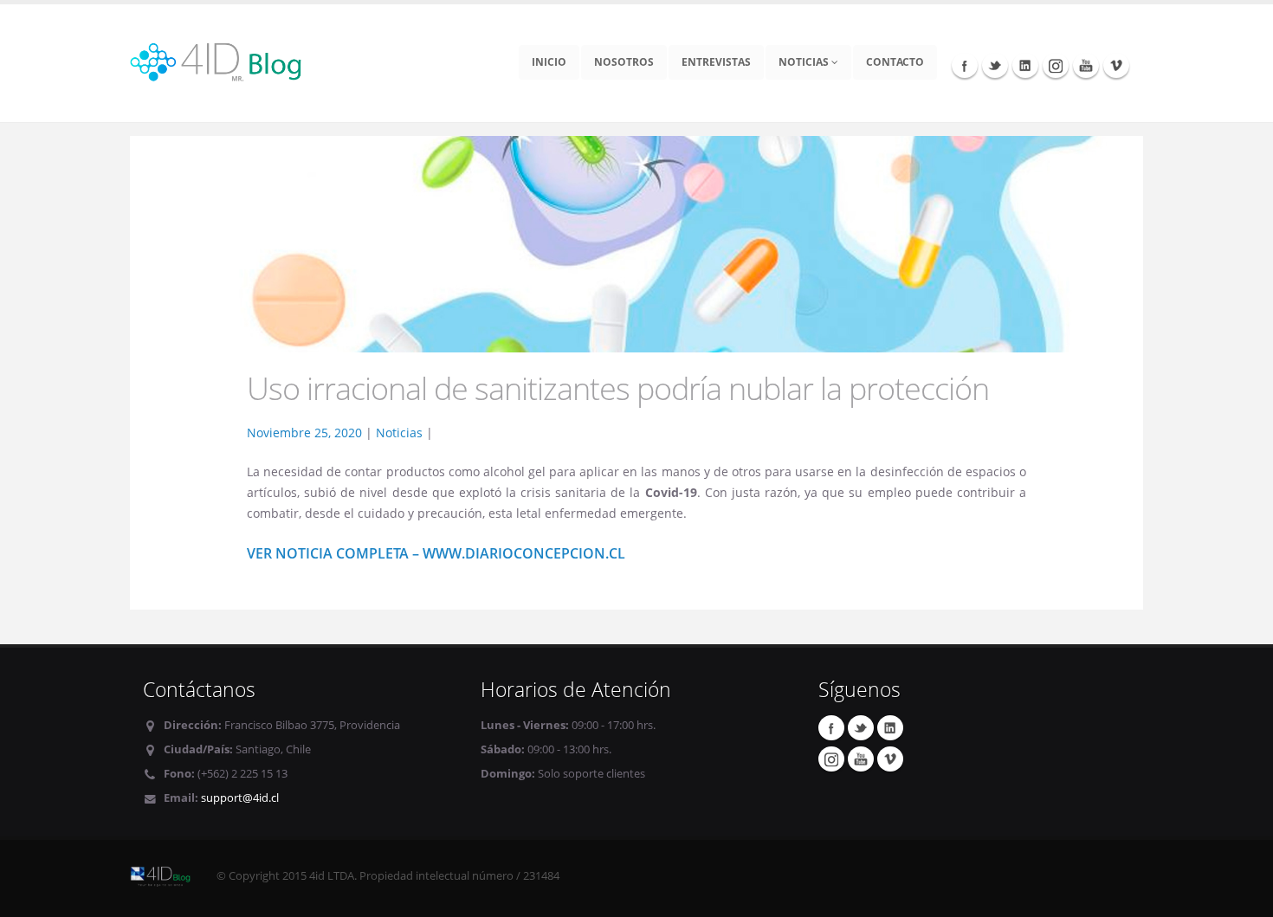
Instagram (1056, 65)
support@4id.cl (240, 798)
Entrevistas (716, 62)
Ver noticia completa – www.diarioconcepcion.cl (436, 553)
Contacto (895, 62)
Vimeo (1116, 65)
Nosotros (624, 62)
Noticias (805, 62)
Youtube (1086, 65)
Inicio (549, 62)
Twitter (995, 65)
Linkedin (1025, 65)
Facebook (965, 65)
